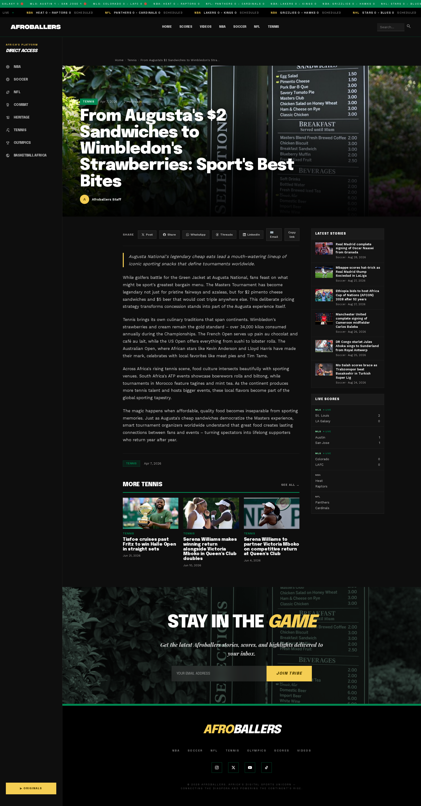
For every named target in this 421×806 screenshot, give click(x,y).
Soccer (239, 26)
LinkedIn (253, 234)
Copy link (292, 234)
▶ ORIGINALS (31, 788)
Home (167, 26)
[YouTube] (250, 767)
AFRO (241, 730)
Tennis (273, 26)
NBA (222, 26)
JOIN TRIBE (289, 673)
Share (171, 234)
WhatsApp (198, 234)
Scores (185, 26)
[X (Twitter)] (233, 767)
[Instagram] (216, 767)
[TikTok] (266, 767)
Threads (226, 234)
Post (149, 234)
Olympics (256, 750)
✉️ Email (274, 234)
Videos (205, 26)
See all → (290, 484)
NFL (257, 26)
